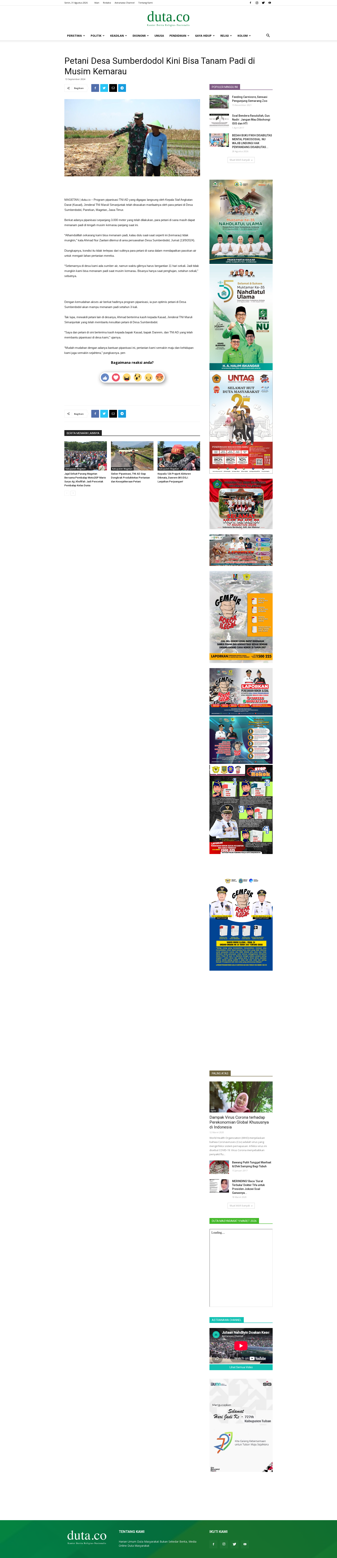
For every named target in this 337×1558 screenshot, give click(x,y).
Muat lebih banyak (240, 160)
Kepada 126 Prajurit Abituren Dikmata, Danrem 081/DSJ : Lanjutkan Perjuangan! (174, 477)
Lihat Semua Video (241, 1367)
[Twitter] (263, 2)
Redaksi (107, 2)
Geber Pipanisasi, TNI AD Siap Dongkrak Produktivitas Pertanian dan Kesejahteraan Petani (130, 477)
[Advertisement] (132, 187)
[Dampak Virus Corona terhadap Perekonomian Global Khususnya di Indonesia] (241, 1096)
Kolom (243, 35)
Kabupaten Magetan (76, 468)
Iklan (96, 2)
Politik (96, 35)
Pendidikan (177, 35)
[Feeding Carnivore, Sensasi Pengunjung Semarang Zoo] (219, 101)
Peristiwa (74, 35)
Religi (224, 35)
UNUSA (159, 35)
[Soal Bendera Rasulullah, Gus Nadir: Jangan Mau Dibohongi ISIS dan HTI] (219, 120)
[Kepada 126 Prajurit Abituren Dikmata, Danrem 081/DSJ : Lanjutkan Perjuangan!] (179, 456)
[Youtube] (270, 2)
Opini (213, 1110)
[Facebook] (250, 2)
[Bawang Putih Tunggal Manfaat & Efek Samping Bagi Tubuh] (219, 1167)
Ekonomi (139, 35)
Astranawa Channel (125, 2)
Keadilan (117, 35)
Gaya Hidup (203, 35)
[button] (268, 36)
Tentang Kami (145, 2)
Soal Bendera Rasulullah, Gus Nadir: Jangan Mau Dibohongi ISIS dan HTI (251, 119)
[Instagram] (257, 2)
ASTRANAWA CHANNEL (226, 1320)
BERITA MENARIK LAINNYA (83, 433)
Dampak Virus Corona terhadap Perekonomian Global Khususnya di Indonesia (239, 1122)
